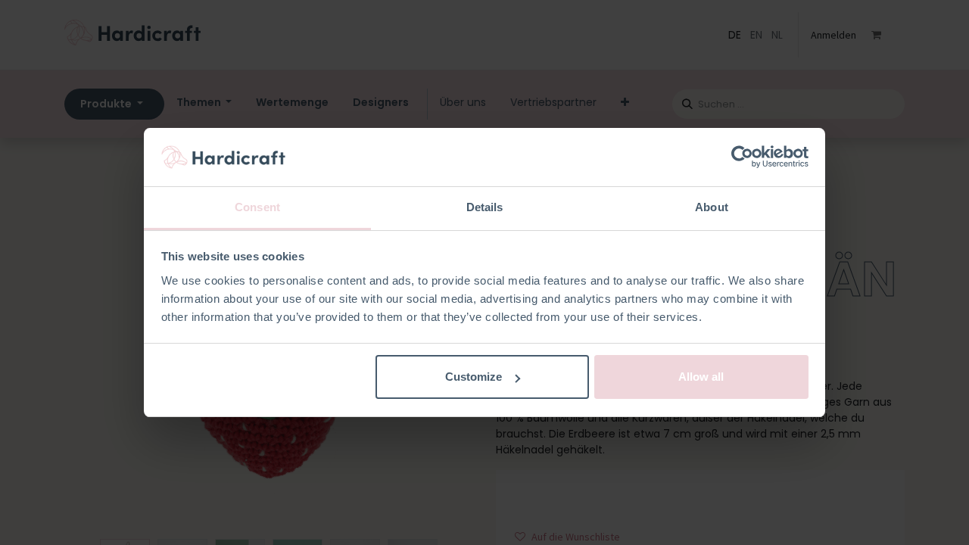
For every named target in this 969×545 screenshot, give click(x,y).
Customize (473, 376)
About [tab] (711, 207)
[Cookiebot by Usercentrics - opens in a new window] (742, 157)
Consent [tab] (257, 207)
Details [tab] (484, 207)
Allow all (701, 376)
